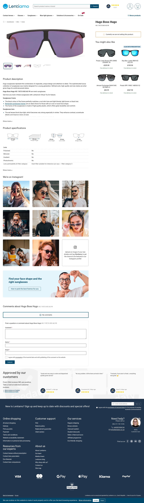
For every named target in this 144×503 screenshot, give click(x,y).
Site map (38, 468)
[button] (7, 66)
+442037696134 (119, 427)
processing (18, 357)
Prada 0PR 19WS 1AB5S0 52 (130, 85)
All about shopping (9, 423)
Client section (39, 432)
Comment (8, 327)
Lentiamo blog (40, 459)
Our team (38, 453)
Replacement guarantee (43, 429)
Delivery (5, 426)
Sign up (137, 404)
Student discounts (74, 432)
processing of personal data (116, 407)
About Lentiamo (40, 450)
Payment (6, 432)
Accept (96, 500)
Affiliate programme (74, 438)
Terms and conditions (10, 435)
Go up (16, 495)
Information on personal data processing (16, 441)
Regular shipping (73, 423)
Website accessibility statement (13, 438)
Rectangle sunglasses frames (15, 104)
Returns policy (40, 426)
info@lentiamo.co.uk (117, 430)
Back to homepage (8, 495)
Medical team (39, 456)
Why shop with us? (41, 462)
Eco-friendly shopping (75, 441)
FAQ (36, 423)
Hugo (23, 22)
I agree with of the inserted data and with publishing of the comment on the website (36, 357)
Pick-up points (7, 429)
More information (85, 500)
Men (17, 22)
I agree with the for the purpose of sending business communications (119, 408)
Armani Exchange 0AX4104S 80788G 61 (106, 86)
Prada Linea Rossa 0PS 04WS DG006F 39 (106, 61)
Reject (102, 500)
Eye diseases (7, 459)
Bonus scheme (72, 426)
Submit (9, 362)
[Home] (4, 21)
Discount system (73, 429)
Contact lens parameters (11, 456)
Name (7, 342)
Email (7, 350)
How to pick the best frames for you (25, 289)
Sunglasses (10, 22)
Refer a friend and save (75, 435)
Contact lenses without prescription (14, 453)
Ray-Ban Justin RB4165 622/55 (130, 61)
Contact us (39, 465)
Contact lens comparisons (11, 462)
